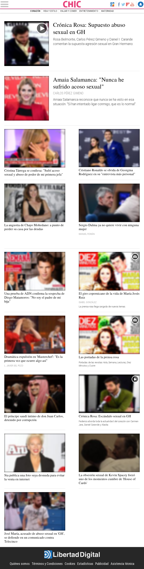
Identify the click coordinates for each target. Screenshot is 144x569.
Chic (72, 4)
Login (140, 4)
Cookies (70, 564)
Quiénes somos (20, 564)
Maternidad (107, 11)
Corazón (35, 11)
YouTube (132, 4)
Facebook (119, 4)
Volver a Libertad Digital (112, 4)
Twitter (123, 4)
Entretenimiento (88, 11)
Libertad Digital (72, 554)
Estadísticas (85, 564)
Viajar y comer (68, 11)
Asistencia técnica (122, 564)
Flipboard (128, 4)
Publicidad (102, 564)
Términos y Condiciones (47, 564)
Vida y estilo (50, 11)
